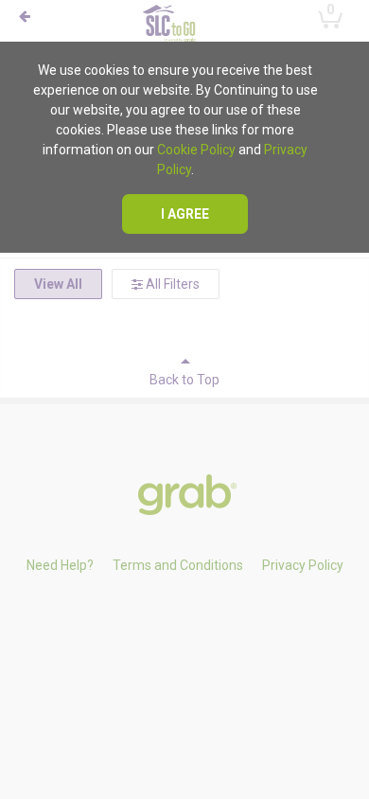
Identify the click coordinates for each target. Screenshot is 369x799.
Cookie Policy (196, 149)
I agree (185, 214)
